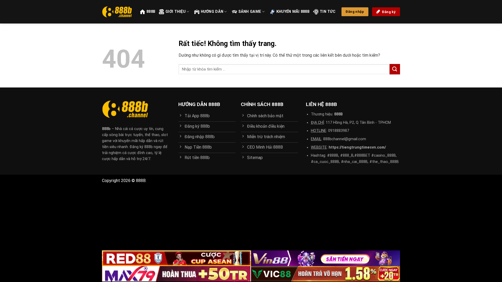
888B (150, 11)
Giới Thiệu (176, 11)
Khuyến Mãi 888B (293, 11)
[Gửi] (395, 69)
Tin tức (327, 11)
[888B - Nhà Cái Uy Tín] (117, 12)
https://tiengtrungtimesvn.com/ (357, 147)
